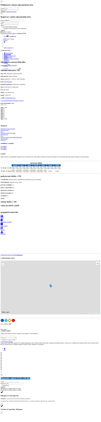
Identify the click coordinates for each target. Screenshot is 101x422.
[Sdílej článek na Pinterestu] (13, 320)
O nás (8, 64)
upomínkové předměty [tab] (6, 222)
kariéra (5, 40)
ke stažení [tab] (3, 234)
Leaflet (87, 313)
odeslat (3, 30)
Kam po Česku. (9, 341)
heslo (2, 23)
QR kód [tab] (3, 230)
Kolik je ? (4, 383)
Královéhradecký (8, 57)
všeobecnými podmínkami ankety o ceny (20, 385)
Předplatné (6, 60)
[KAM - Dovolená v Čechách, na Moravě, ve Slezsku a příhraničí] (4, 348)
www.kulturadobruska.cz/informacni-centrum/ (12, 100)
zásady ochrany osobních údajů (33, 28)
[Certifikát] (4, 146)
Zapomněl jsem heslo (11, 11)
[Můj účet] (4, 42)
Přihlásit (3, 11)
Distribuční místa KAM (10, 56)
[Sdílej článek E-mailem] (10, 320)
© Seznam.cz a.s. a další (94, 313)
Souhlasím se (16, 385)
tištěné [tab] (2, 218)
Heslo (2, 10)
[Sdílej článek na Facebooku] (2, 320)
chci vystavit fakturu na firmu (9, 27)
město (2, 25)
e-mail (2, 22)
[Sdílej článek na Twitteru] (6, 320)
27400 (3, 104)
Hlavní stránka (7, 54)
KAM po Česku (5, 130)
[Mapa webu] (4, 350)
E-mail (2, 8)
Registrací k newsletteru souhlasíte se (16, 339)
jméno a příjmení (5, 20)
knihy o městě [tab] (4, 226)
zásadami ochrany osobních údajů (23, 339)
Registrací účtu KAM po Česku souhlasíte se (21, 28)
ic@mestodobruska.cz (10, 98)
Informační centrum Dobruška (11, 58)
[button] (51, 285)
